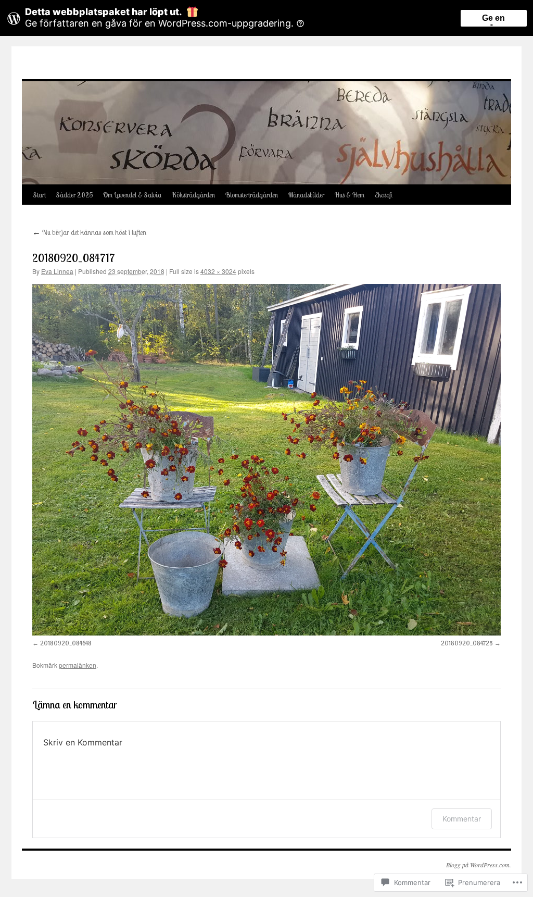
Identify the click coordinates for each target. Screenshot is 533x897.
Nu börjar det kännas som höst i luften (89, 232)
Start (39, 195)
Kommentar (461, 818)
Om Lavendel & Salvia (132, 195)
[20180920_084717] (266, 460)
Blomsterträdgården (251, 195)
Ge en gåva (493, 20)
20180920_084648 (66, 643)
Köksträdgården (193, 195)
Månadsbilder (306, 195)
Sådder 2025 (74, 195)
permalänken (77, 665)
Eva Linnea (57, 271)
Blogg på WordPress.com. (478, 865)
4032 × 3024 (218, 271)
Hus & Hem (349, 195)
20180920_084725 (467, 643)
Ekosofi (383, 195)
